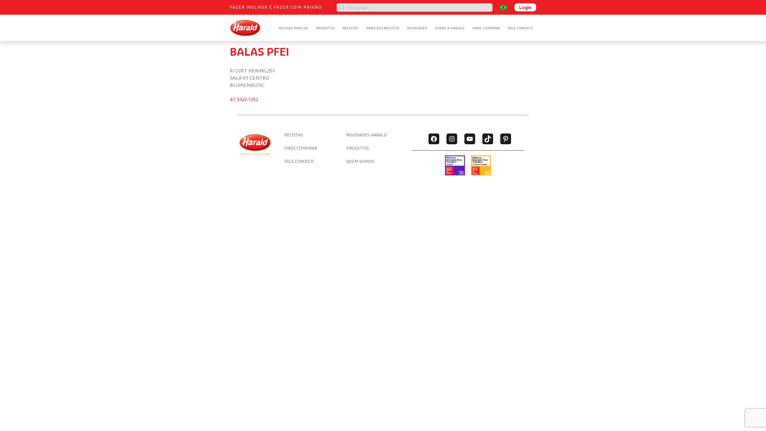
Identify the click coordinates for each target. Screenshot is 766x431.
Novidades (417, 28)
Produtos (325, 28)
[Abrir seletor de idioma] (503, 7)
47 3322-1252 (244, 99)
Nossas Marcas (293, 28)
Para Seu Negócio (382, 28)
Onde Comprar (486, 28)
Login (525, 7)
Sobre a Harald (449, 28)
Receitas (350, 28)
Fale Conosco (520, 28)
